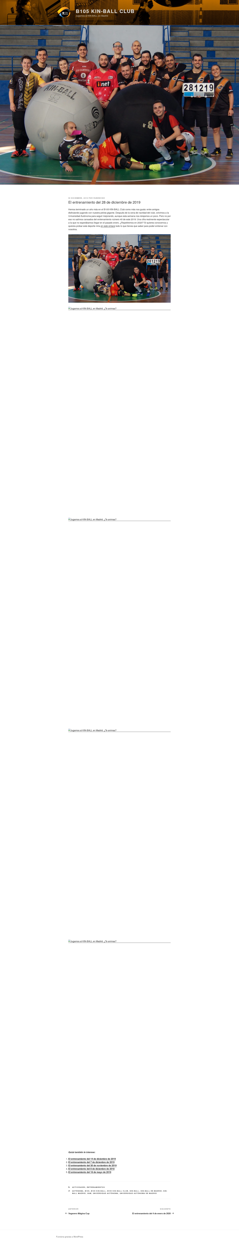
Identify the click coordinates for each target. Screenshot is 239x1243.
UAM (89, 1193)
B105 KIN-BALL (98, 1191)
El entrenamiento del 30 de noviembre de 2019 (92, 1165)
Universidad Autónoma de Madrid (138, 1193)
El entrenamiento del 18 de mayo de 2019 (89, 1172)
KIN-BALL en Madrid (151, 1191)
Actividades (78, 1187)
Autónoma (78, 1191)
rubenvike (99, 198)
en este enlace (108, 226)
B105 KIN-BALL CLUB (105, 11)
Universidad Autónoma (105, 1193)
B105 (87, 1191)
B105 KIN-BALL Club (117, 1191)
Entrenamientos (96, 1187)
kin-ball (134, 1191)
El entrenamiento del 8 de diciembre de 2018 (91, 1168)
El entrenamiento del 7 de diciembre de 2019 (91, 1162)
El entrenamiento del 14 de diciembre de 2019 (92, 1158)
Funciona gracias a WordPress (69, 1236)
